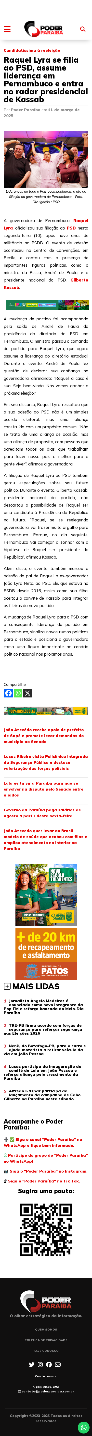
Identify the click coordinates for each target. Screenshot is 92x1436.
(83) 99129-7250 (47, 1387)
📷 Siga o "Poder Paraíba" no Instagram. (46, 1171)
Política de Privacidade (46, 1340)
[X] (27, 693)
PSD (71, 228)
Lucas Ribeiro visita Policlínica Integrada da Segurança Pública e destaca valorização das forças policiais (46, 762)
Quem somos (46, 1329)
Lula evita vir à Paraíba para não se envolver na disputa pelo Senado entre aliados (43, 789)
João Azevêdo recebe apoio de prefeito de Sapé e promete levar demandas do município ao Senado (44, 735)
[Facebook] (8, 693)
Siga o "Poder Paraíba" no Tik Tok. (44, 1181)
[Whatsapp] (18, 693)
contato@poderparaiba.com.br (48, 1391)
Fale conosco (46, 1351)
